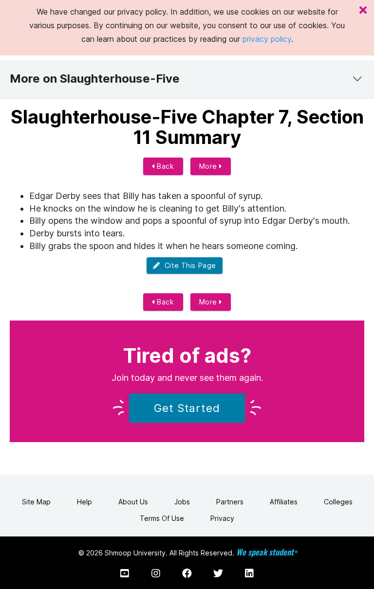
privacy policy (267, 39)
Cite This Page (188, 265)
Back (164, 166)
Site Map (36, 502)
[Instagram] (156, 573)
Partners (229, 502)
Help (84, 502)
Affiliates (284, 502)
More (209, 166)
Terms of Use (162, 518)
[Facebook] (187, 573)
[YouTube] (125, 573)
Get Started (187, 408)
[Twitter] (218, 573)
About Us (133, 502)
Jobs (182, 502)
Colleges (338, 502)
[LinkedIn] (249, 573)
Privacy (222, 518)
